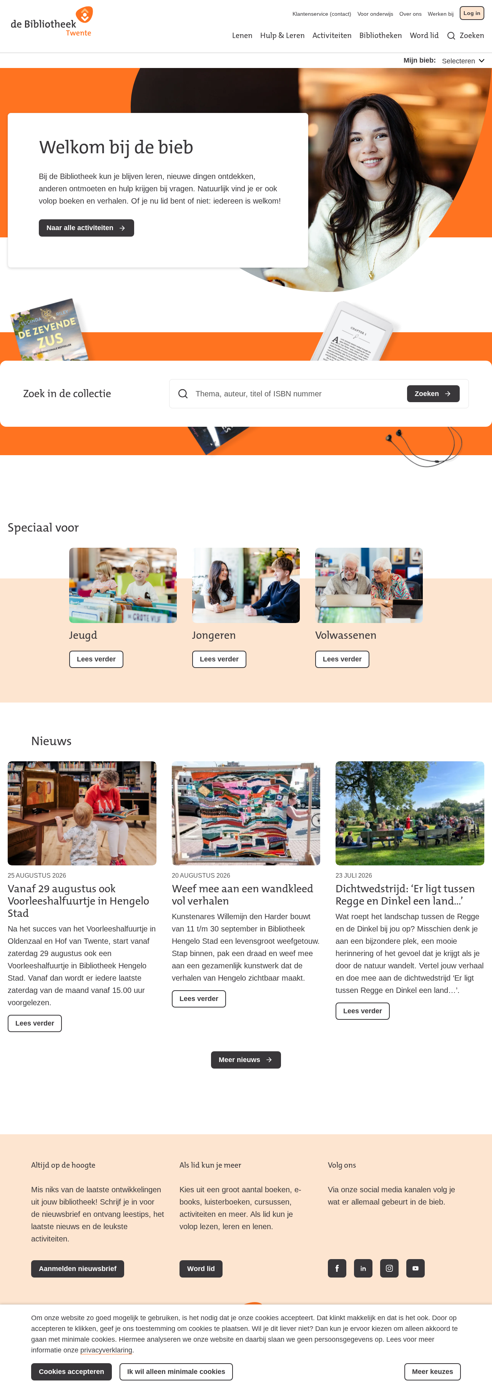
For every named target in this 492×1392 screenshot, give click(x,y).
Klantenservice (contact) (322, 14)
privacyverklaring (106, 1350)
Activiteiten (332, 35)
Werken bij (441, 14)
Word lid (424, 35)
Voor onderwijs (375, 14)
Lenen (242, 35)
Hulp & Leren (282, 35)
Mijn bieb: (420, 60)
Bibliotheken (380, 35)
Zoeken (472, 35)
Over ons (410, 14)
